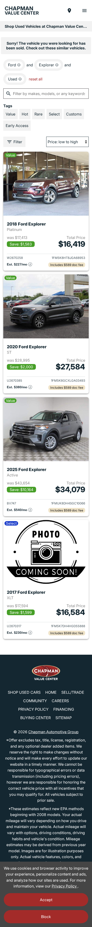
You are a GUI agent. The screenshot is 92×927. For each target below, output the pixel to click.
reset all (35, 79)
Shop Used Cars (24, 692)
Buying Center (35, 717)
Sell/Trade (72, 692)
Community (35, 700)
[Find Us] (69, 10)
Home (51, 692)
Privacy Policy (33, 709)
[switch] (84, 10)
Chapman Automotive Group (53, 731)
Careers (60, 700)
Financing (63, 709)
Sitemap (63, 717)
